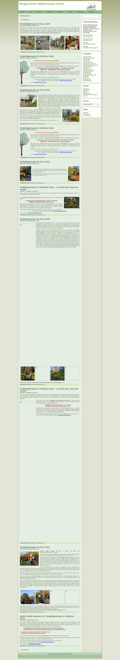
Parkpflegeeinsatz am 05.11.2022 (35, 219)
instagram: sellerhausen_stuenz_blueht (90, 47)
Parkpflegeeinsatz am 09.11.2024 (35, 90)
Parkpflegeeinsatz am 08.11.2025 (35, 24)
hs (38, 25)
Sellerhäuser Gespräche (89, 65)
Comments (87, 115)
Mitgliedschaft (86, 93)
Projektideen (86, 90)
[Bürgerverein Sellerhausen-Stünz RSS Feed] (20, 655)
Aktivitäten (32, 52)
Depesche (60, 12)
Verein (30, 12)
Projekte (85, 61)
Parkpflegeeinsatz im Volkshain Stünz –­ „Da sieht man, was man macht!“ (49, 188)
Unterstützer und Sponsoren (90, 94)
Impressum (91, 12)
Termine (39, 12)
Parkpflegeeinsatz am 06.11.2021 (35, 547)
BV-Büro (85, 77)
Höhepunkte (49, 12)
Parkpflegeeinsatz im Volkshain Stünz (37, 56)
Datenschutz (80, 12)
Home (22, 12)
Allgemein (85, 68)
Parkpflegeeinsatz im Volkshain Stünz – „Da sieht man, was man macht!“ (49, 390)
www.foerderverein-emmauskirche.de (88, 39)
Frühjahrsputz (86, 69)
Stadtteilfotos (86, 72)
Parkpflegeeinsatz (40, 52)
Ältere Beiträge (24, 19)
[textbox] (49, 133)
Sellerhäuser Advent (88, 63)
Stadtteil (70, 12)
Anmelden (85, 112)
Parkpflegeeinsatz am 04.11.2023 (35, 162)
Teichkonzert (86, 66)
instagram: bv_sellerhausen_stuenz (89, 43)
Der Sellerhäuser (87, 58)
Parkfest (85, 59)
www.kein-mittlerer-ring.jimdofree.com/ (88, 35)
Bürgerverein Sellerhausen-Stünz (41, 3)
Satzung (85, 95)
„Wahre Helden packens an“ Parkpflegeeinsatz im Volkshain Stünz (47, 617)
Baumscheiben (87, 62)
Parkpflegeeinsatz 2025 (40, 82)
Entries (86, 114)
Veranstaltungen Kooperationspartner (88, 74)
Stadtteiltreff (86, 80)
